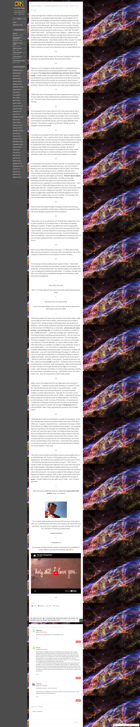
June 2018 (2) (16, 95)
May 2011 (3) (16, 171)
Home (14, 22)
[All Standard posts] (81, 620)
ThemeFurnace (18, 185)
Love (38, 620)
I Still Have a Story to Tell (17, 43)
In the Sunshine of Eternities (17, 38)
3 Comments (49, 618)
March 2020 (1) (17, 73)
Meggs (37, 630)
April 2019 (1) (16, 76)
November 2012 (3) (18, 144)
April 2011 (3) (16, 174)
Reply (78, 642)
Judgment (33, 620)
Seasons (15, 33)
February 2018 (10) (18, 106)
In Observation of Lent (18, 60)
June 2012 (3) (16, 152)
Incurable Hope (19, 8)
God (69, 618)
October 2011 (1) (17, 163)
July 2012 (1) (16, 149)
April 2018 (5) (16, 100)
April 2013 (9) (16, 133)
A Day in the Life (17, 56)
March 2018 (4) (17, 103)
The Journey (43, 620)
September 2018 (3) (18, 86)
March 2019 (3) (17, 78)
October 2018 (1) (17, 84)
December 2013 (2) (18, 130)
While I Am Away (17, 48)
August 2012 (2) (17, 147)
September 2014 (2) (18, 117)
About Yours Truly (17, 25)
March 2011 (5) (17, 177)
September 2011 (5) (18, 166)
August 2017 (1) (17, 111)
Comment (76, 722)
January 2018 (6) (17, 108)
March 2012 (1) (17, 160)
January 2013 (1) (17, 138)
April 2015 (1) (16, 114)
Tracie (37, 683)
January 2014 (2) (17, 127)
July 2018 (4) (16, 92)
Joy (77, 618)
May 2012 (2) (16, 155)
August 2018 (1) (17, 89)
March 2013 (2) (17, 136)
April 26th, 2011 (37, 618)
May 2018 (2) (16, 97)
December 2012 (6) (18, 141)
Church (65, 618)
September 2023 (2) (18, 70)
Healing (73, 618)
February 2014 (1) (17, 125)
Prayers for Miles (17, 52)
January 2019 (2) (17, 81)
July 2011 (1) (16, 169)
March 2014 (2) (17, 122)
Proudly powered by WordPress (17, 183)
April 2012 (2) (16, 158)
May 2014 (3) (16, 119)
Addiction (59, 618)
